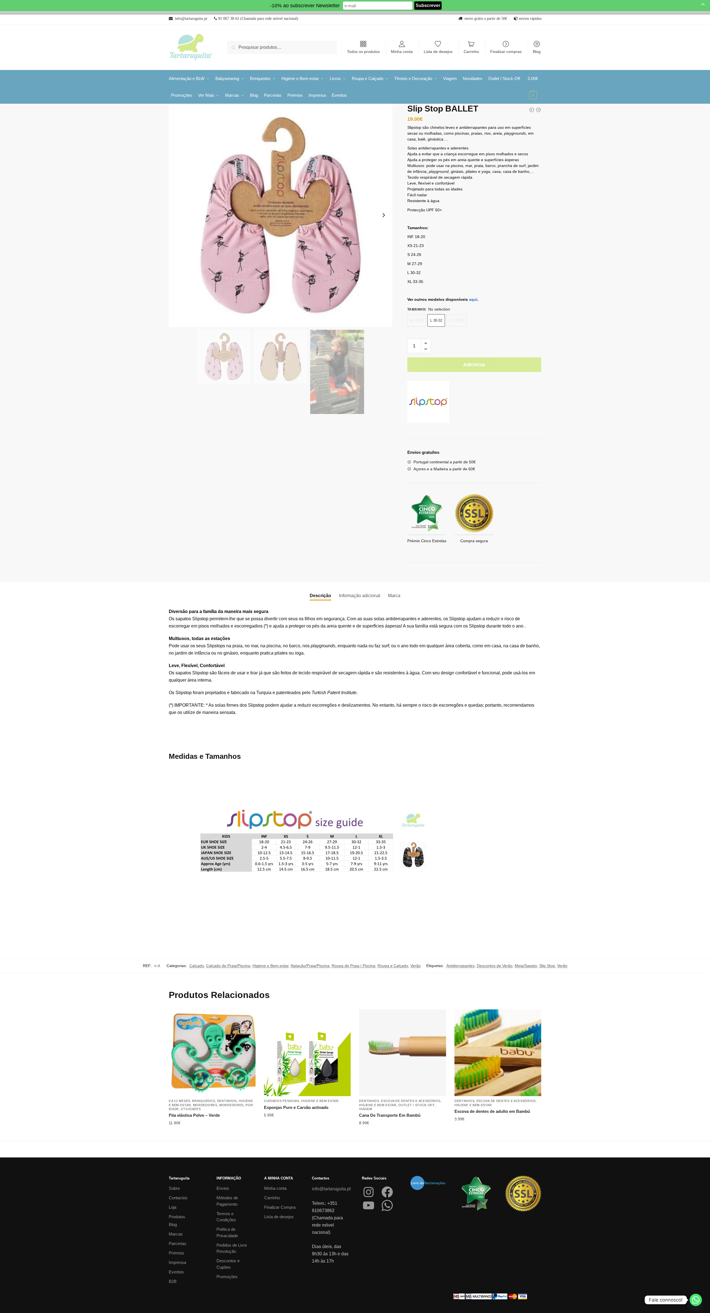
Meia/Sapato (526, 965)
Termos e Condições (226, 1216)
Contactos (178, 1197)
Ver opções (307, 1134)
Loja (172, 1207)
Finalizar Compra (279, 1207)
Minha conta (402, 51)
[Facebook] (387, 1192)
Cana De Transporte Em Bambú (389, 1115)
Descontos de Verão (494, 965)
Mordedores (205, 1105)
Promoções (227, 1276)
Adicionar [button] (212, 1134)
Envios (222, 1188)
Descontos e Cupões (228, 1264)
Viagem (365, 1109)
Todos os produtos (363, 51)
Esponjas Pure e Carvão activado (296, 1107)
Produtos (177, 1216)
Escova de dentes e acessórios (410, 1101)
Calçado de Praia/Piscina (228, 965)
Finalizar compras (506, 51)
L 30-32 (436, 320)
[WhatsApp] (387, 1205)
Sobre (174, 1188)
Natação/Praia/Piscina (310, 965)
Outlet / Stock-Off (416, 1105)
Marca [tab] (394, 595)
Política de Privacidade (227, 1232)
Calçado (196, 965)
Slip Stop (547, 965)
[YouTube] (368, 1205)
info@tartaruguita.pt (331, 1188)
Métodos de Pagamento (227, 1201)
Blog (537, 51)
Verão (415, 965)
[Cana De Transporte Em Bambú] (402, 1052)
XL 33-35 (456, 320)
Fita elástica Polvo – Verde (194, 1115)
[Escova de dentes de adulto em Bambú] (497, 1052)
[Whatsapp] (696, 1300)
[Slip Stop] (428, 403)
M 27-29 (416, 320)
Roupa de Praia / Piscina (353, 965)
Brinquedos (203, 1101)
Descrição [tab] (320, 595)
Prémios (176, 1253)
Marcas (176, 1234)
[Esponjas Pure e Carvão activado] (307, 1052)
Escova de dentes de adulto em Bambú (492, 1111)
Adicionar (474, 364)
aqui (473, 299)
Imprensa (177, 1262)
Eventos (176, 1272)
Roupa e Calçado (392, 965)
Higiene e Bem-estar (270, 965)
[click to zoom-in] (281, 215)
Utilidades (191, 1109)
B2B (173, 1281)
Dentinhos (227, 1101)
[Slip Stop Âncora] (532, 110)
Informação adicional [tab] (359, 595)
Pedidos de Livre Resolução (231, 1248)
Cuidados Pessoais (281, 1101)
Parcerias (177, 1243)
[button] (425, 343)
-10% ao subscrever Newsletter (305, 5)
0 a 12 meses (179, 1101)
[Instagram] (368, 1192)
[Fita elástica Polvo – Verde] (212, 1052)
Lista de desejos (438, 51)
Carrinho (471, 51)
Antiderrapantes (460, 965)
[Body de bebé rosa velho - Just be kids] (538, 110)
